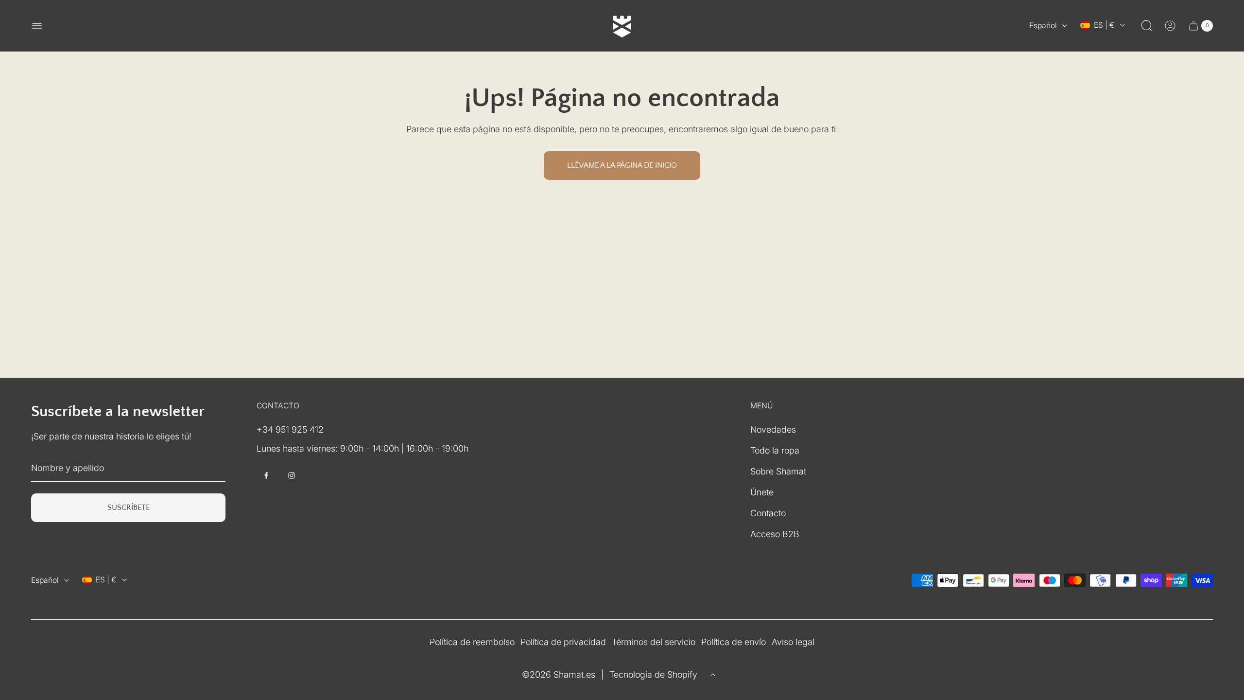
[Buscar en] (1147, 25)
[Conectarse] (1170, 25)
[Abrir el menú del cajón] (37, 25)
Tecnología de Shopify (653, 674)
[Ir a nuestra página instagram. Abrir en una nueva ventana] (291, 475)
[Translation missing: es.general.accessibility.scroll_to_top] (713, 674)
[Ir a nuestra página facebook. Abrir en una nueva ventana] (266, 475)
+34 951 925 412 (290, 429)
